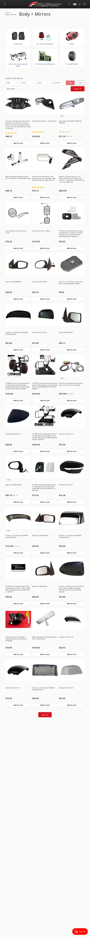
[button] (4, 4)
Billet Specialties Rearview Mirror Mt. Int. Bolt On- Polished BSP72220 (18, 177)
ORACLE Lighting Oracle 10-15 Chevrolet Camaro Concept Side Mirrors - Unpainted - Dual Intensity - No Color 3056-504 (72, 179)
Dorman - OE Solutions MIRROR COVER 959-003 (16, 536)
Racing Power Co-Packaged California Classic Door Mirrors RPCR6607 (16, 639)
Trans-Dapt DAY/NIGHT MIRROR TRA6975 (70, 122)
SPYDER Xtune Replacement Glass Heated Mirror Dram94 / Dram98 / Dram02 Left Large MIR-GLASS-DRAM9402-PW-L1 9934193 (71, 233)
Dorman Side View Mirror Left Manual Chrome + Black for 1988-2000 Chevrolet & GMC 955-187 (44, 178)
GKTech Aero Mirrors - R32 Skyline (44, 121)
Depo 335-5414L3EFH (39, 282)
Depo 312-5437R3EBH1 (40, 535)
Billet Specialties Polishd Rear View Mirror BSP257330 (44, 638)
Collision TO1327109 (66, 688)
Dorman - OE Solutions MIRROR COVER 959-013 (70, 536)
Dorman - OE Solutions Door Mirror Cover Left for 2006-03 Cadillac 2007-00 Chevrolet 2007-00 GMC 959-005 (71, 589)
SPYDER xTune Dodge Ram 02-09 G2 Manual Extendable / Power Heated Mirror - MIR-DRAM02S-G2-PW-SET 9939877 (45, 386)
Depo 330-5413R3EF (66, 332)
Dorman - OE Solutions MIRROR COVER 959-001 (16, 333)
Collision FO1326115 (66, 637)
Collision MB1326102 (12, 434)
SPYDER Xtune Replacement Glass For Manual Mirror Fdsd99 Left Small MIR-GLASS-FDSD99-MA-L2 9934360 (44, 487)
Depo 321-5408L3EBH (39, 586)
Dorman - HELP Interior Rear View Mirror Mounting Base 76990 (71, 283)
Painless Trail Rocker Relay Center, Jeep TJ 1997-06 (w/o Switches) (71, 384)
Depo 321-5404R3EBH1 (13, 282)
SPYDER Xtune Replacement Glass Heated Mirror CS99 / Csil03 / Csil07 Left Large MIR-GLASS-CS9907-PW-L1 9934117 (18, 589)
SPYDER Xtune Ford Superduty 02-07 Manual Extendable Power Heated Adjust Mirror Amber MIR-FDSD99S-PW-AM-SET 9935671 (17, 386)
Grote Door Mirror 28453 (41, 231)
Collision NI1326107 (66, 485)
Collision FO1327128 (39, 332)
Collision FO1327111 (12, 688)
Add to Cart (18, 143)
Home (7, 12)
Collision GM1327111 (66, 434)
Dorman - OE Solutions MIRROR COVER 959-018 (43, 689)
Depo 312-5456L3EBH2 (13, 485)
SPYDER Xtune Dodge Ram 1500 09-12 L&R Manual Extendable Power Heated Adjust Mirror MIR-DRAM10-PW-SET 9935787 (45, 437)
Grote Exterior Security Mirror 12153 (16, 232)
